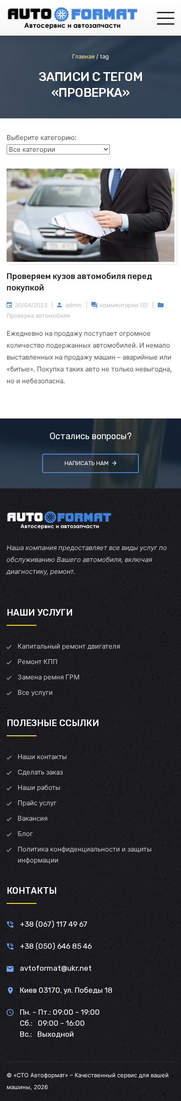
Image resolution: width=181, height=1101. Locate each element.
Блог (25, 833)
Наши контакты (42, 756)
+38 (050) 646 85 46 (56, 946)
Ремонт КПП (38, 661)
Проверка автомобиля (38, 315)
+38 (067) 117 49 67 (53, 924)
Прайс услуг (37, 803)
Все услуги (35, 692)
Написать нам (87, 463)
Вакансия (32, 818)
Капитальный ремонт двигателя (69, 646)
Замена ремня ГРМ (49, 677)
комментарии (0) (124, 304)
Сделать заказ (40, 772)
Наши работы (39, 787)
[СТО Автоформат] (72, 17)
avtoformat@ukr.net (56, 968)
